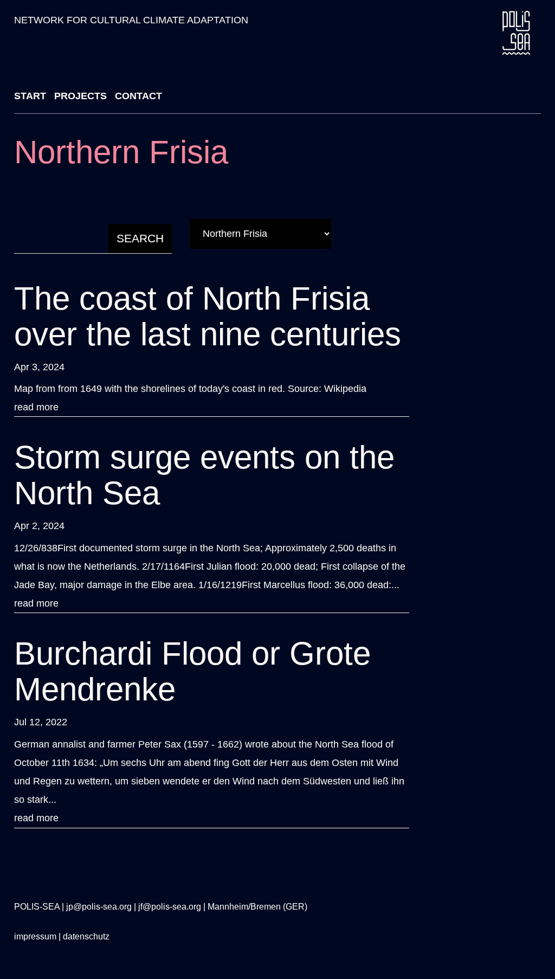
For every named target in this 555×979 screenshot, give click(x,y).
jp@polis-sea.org (99, 906)
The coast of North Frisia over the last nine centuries (207, 316)
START (30, 96)
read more (36, 407)
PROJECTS (80, 96)
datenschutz (86, 936)
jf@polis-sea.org (169, 906)
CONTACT (138, 96)
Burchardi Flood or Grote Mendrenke (192, 671)
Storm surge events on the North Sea (204, 475)
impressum (35, 936)
